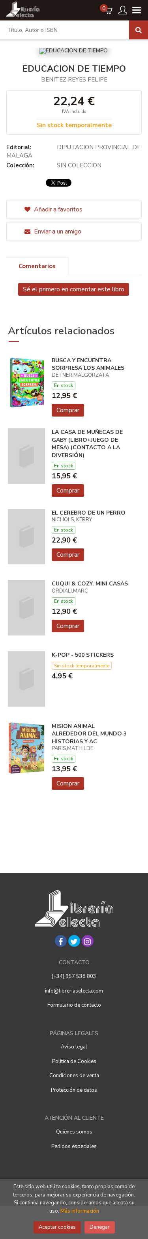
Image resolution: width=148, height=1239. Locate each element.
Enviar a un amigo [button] (56, 231)
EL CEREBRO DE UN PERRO (89, 513)
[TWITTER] (74, 941)
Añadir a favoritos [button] (57, 209)
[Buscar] (138, 29)
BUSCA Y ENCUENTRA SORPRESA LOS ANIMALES (88, 364)
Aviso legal (74, 1046)
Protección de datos (74, 1090)
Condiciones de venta (74, 1075)
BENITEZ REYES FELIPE (74, 79)
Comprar (67, 410)
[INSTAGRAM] (88, 941)
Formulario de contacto (74, 1005)
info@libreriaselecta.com (74, 991)
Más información (79, 1211)
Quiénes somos (74, 1131)
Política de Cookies (74, 1061)
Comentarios (37, 266)
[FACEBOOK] (61, 941)
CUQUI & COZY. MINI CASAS (90, 583)
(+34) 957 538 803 (74, 976)
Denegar (100, 1227)
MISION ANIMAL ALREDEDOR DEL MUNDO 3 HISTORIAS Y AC (89, 733)
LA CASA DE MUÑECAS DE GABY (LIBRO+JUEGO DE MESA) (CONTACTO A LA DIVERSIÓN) (87, 443)
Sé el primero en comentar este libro (73, 289)
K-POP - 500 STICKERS (83, 655)
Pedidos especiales (74, 1146)
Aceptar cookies (57, 1227)
